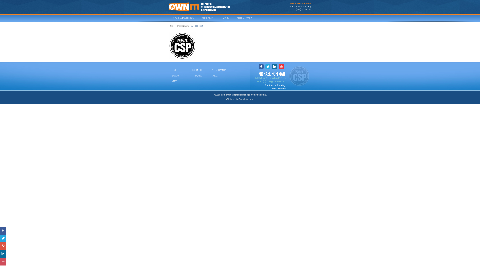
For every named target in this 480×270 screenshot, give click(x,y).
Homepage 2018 (182, 26)
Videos (226, 18)
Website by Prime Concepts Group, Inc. (240, 99)
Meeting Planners (244, 18)
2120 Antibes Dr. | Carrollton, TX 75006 (270, 78)
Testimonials (197, 76)
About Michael (208, 18)
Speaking (175, 76)
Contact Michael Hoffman (300, 4)
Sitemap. (263, 95)
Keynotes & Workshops (183, 18)
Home (172, 26)
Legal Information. (253, 95)
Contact (215, 76)
